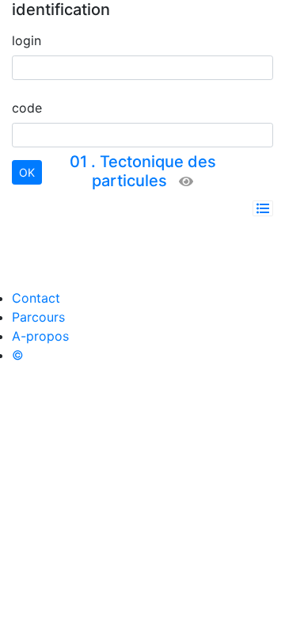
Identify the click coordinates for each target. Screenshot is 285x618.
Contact (36, 298)
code (27, 108)
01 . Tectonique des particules (143, 171)
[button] (263, 209)
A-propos (40, 336)
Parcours (38, 317)
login (26, 40)
